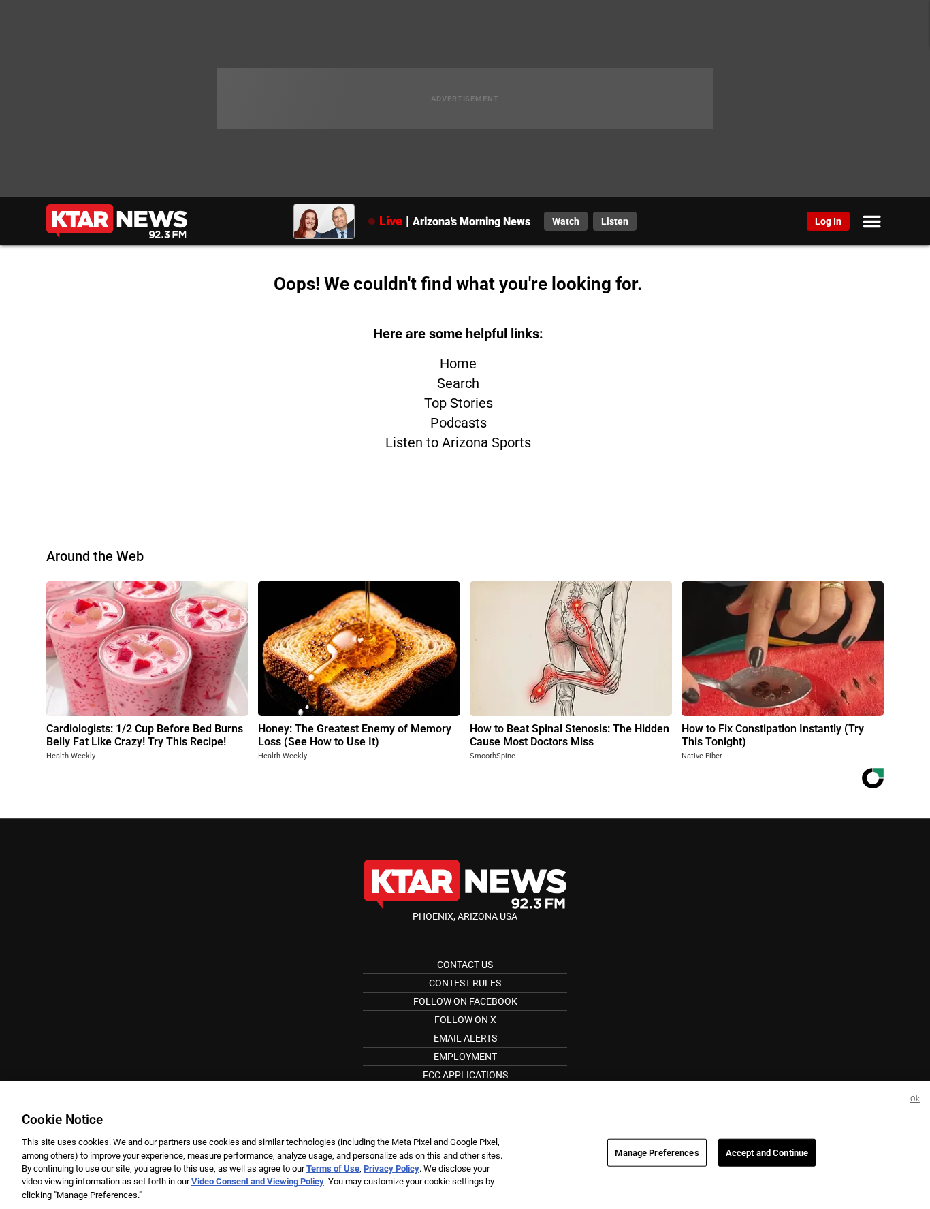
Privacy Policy (391, 1168)
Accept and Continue (767, 1152)
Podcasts (458, 423)
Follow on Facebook (465, 1001)
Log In (828, 221)
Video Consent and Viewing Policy (257, 1182)
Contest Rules (465, 983)
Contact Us (465, 964)
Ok (915, 1099)
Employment (465, 1056)
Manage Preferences (657, 1152)
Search (458, 383)
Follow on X (465, 1019)
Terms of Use (332, 1168)
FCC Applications (465, 1074)
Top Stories (458, 403)
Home (458, 363)
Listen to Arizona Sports (458, 442)
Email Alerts (465, 1038)
